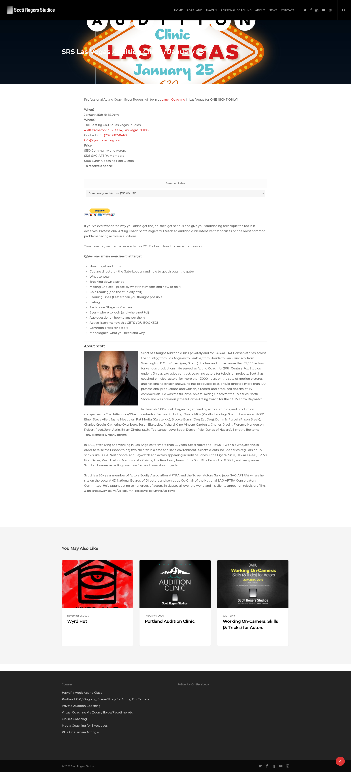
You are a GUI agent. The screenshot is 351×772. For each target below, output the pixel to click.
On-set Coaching (74, 719)
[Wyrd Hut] (97, 603)
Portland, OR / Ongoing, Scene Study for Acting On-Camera (105, 699)
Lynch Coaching (173, 99)
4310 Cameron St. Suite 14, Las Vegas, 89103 (116, 130)
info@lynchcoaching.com (102, 140)
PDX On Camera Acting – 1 (81, 732)
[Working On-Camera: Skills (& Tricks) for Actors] (252, 603)
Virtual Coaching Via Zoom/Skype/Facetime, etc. (97, 712)
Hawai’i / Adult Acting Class (82, 692)
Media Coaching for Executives (85, 725)
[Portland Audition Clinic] (174, 603)
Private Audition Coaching (81, 706)
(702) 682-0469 (115, 135)
